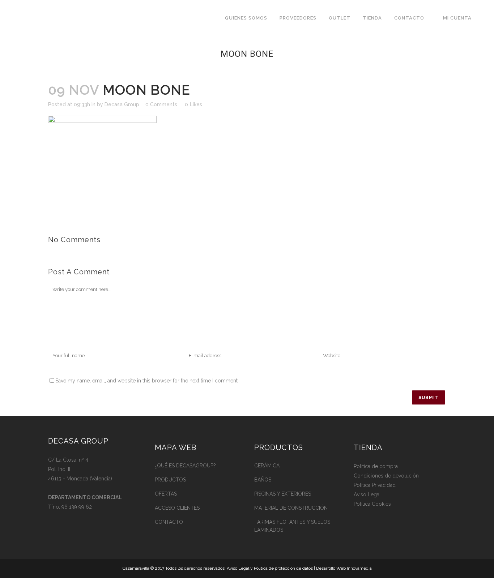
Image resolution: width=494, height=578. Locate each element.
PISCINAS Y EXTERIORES (282, 494)
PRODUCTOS (170, 480)
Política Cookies (372, 504)
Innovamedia (359, 568)
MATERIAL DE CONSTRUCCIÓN (291, 508)
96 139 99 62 (76, 507)
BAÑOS (262, 480)
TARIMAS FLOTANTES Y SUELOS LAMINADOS (292, 526)
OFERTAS (166, 494)
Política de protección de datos (283, 568)
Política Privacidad (375, 485)
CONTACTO (169, 522)
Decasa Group (122, 104)
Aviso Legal (367, 494)
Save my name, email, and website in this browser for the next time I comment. (147, 381)
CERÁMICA (267, 465)
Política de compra (376, 466)
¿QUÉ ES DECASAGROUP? (185, 465)
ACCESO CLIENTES (177, 508)
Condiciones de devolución (386, 476)
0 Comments (161, 104)
